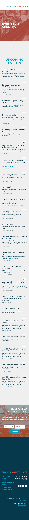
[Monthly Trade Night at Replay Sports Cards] (14, 233)
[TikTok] (26, 486)
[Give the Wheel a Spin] (14, 112)
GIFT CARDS (6, 476)
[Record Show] (14, 221)
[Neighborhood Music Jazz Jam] (14, 305)
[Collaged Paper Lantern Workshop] (14, 82)
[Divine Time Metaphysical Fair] (14, 196)
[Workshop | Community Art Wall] (14, 127)
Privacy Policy (22, 504)
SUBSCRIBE (14, 432)
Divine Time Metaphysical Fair (14, 199)
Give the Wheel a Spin (11, 115)
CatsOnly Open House (11, 212)
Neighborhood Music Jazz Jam (14, 309)
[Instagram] (19, 486)
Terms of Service (22, 506)
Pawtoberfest (7, 187)
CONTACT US (6, 487)
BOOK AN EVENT (8, 482)
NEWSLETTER (7, 490)
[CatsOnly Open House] (14, 209)
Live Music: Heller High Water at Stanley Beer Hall (14, 146)
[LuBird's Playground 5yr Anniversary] (14, 263)
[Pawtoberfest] (14, 184)
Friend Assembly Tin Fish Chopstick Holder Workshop (13, 161)
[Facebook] (22, 486)
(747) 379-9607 (23, 500)
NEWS (4, 478)
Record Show (7, 224)
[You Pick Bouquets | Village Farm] (14, 98)
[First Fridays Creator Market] (14, 172)
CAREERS (5, 484)
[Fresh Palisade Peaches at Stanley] (14, 66)
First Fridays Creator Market (13, 175)
